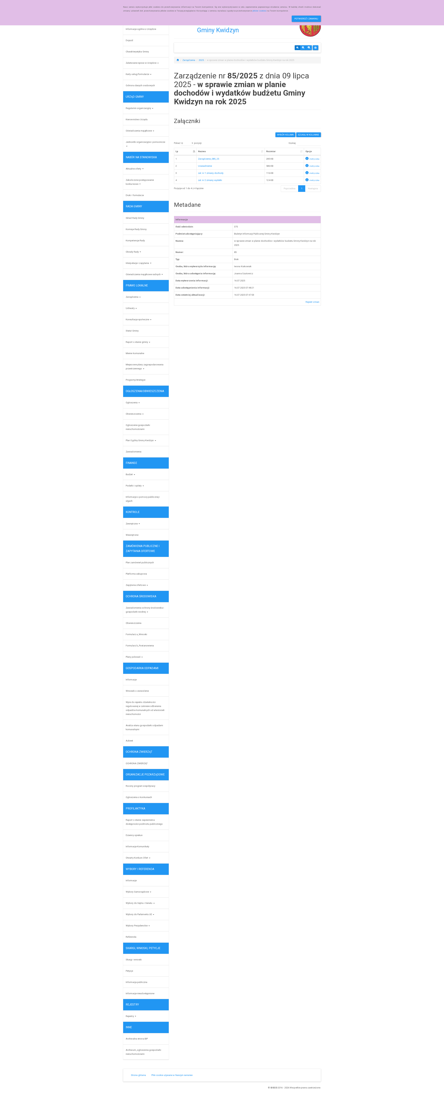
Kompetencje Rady (135, 240)
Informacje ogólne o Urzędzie (141, 29)
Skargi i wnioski (134, 959)
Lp (177, 151)
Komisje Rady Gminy (136, 229)
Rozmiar (271, 151)
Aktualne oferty (134, 168)
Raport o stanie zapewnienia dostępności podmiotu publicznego (144, 822)
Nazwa (202, 151)
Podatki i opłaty (134, 485)
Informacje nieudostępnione (140, 993)
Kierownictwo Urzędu (137, 119)
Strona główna (138, 1075)
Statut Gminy (132, 330)
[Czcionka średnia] (303, 47)
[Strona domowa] (178, 60)
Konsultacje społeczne (138, 319)
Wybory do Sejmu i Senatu (139, 903)
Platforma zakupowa (136, 573)
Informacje (131, 679)
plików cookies (259, 11)
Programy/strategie (135, 380)
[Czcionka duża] (309, 47)
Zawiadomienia (133, 451)
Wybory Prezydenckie (137, 925)
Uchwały (130, 308)
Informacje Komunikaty (137, 846)
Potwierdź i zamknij (306, 18)
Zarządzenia (132, 297)
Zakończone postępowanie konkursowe (140, 182)
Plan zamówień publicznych (140, 562)
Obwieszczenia (134, 414)
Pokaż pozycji (188, 143)
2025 (201, 60)
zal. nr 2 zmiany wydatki (210, 180)
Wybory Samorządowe (138, 891)
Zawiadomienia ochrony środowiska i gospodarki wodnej (145, 609)
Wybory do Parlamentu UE (139, 914)
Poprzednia (289, 188)
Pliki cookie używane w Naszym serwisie (172, 1075)
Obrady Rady (132, 252)
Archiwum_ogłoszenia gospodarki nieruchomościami (143, 1052)
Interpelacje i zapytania (138, 263)
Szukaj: (292, 143)
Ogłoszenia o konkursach (139, 797)
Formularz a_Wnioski (136, 634)
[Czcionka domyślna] (297, 47)
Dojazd (129, 40)
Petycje (129, 971)
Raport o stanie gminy (137, 342)
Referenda (131, 937)
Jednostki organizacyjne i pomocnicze (145, 142)
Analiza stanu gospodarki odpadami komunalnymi (144, 727)
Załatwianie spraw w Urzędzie (141, 63)
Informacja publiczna (136, 982)
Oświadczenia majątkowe (139, 130)
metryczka (314, 159)
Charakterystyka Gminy (137, 51)
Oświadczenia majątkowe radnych (143, 274)
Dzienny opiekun (134, 835)
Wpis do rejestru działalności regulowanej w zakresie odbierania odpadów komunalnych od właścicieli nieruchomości (145, 708)
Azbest (129, 740)
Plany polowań (133, 657)
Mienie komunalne (135, 353)
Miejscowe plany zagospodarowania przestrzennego (144, 366)
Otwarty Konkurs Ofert (137, 857)
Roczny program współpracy (140, 786)
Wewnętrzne (132, 535)
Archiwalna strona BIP (137, 1038)
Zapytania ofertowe (136, 585)
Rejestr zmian (312, 302)
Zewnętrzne (132, 523)
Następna (313, 188)
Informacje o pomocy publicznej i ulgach (143, 499)
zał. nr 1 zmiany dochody (210, 173)
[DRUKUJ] (315, 47)
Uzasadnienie (205, 166)
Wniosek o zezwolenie (137, 691)
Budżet (129, 474)
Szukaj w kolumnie (308, 135)
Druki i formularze (135, 195)
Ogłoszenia (132, 402)
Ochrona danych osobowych (140, 85)
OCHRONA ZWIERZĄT (137, 763)
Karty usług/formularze (138, 74)
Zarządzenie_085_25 (208, 159)
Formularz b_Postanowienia (140, 645)
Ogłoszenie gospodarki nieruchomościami (138, 427)
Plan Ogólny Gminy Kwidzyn (140, 440)
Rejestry (130, 1016)
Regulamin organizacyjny (139, 108)
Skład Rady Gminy (135, 218)
